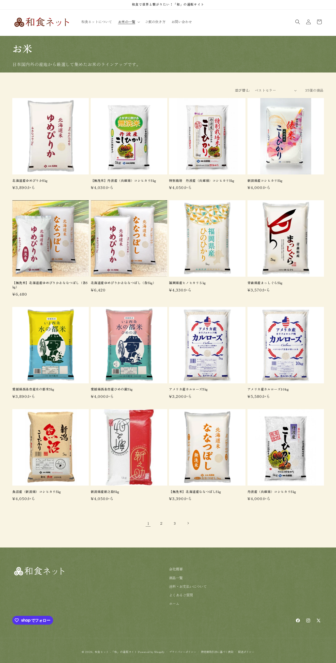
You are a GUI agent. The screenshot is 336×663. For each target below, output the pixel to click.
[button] (128, 21)
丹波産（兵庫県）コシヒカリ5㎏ (271, 492)
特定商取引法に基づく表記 (217, 651)
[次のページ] (188, 523)
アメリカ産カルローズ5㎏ (188, 389)
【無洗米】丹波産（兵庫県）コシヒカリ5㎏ (123, 181)
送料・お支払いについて (188, 586)
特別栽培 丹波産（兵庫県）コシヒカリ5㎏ (201, 181)
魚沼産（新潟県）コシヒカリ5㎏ (36, 492)
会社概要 (176, 568)
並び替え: (242, 90)
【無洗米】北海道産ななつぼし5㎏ (195, 492)
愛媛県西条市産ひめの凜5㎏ (112, 389)
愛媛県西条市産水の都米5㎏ (33, 389)
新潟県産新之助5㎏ (105, 492)
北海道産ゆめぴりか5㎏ (30, 181)
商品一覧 (176, 577)
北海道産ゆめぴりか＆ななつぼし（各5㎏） (123, 283)
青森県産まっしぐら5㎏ (265, 283)
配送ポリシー (246, 651)
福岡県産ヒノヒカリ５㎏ (187, 283)
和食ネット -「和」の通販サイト (116, 652)
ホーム (174, 603)
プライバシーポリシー (182, 651)
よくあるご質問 (181, 594)
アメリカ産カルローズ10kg (268, 389)
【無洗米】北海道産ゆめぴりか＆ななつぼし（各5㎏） (50, 285)
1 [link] (148, 523)
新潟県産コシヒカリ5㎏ (265, 181)
